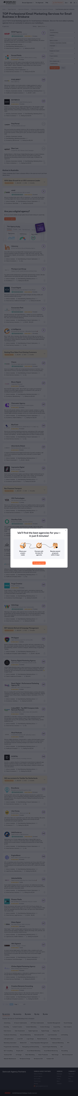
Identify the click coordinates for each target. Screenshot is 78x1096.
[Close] (66, 530)
